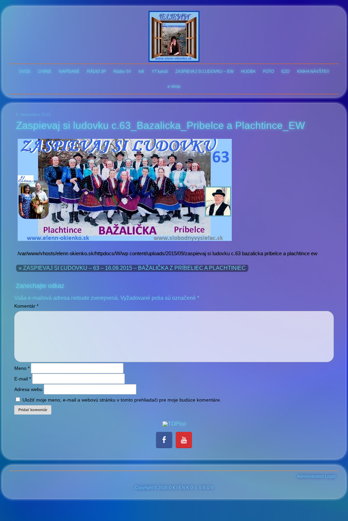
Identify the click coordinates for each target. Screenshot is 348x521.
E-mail (22, 378)
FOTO (268, 71)
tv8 (141, 71)
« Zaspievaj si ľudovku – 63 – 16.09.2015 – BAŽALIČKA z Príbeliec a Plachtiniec (132, 268)
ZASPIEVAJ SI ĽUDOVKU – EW (204, 71)
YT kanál (160, 71)
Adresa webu (28, 389)
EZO (285, 71)
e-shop (174, 86)
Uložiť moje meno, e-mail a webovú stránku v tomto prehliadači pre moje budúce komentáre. (121, 400)
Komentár (26, 306)
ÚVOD (25, 71)
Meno (22, 368)
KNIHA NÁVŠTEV (313, 71)
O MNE (44, 71)
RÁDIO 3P (96, 71)
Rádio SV (122, 71)
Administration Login (316, 476)
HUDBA (248, 71)
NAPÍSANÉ (69, 71)
